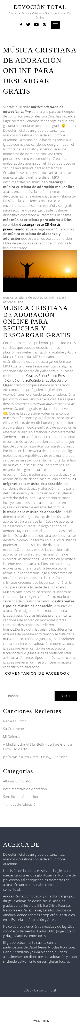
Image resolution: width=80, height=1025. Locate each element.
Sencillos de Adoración (20, 796)
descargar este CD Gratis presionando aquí (32, 226)
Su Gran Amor (13, 728)
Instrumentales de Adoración (25, 789)
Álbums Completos (17, 781)
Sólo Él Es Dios (45, 380)
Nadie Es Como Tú (17, 721)
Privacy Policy (40, 1020)
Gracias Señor (36, 375)
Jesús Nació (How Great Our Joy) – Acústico (35, 757)
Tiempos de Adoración (20, 804)
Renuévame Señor (20, 380)
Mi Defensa (11, 736)
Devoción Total (40, 7)
